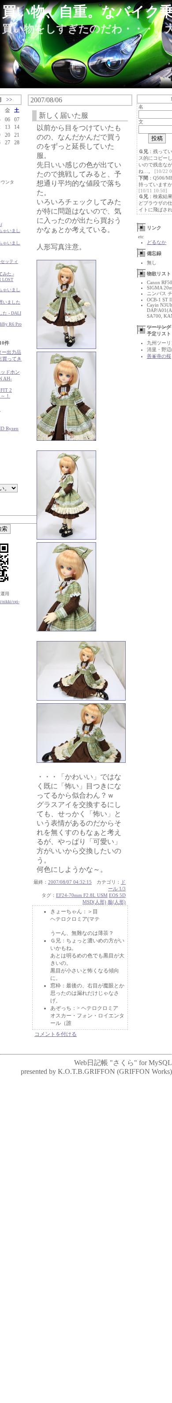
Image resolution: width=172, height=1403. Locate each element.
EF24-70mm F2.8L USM (82, 895)
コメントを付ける (55, 1034)
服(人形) (117, 901)
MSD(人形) (94, 901)
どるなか (156, 242)
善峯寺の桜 (159, 356)
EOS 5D (117, 895)
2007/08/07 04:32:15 (70, 882)
